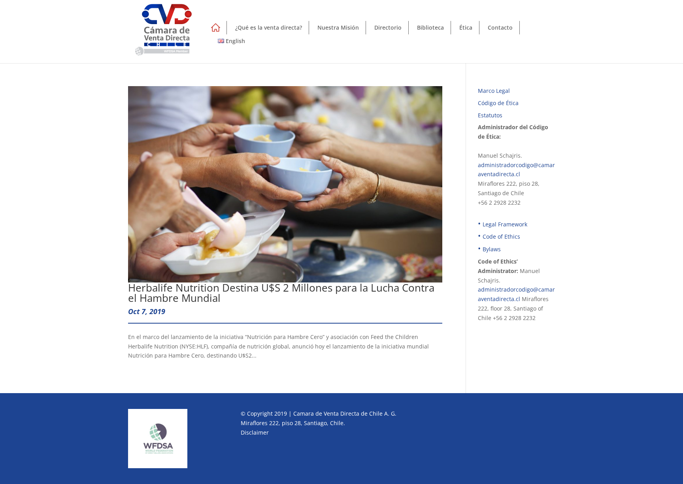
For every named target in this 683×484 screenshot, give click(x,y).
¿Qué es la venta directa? (268, 27)
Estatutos (490, 115)
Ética (465, 27)
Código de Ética (498, 103)
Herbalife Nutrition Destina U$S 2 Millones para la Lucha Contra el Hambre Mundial (281, 293)
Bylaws (492, 249)
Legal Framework (505, 224)
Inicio (215, 29)
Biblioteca (430, 27)
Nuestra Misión (338, 27)
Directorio (388, 27)
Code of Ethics (501, 236)
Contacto (500, 27)
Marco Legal (494, 90)
